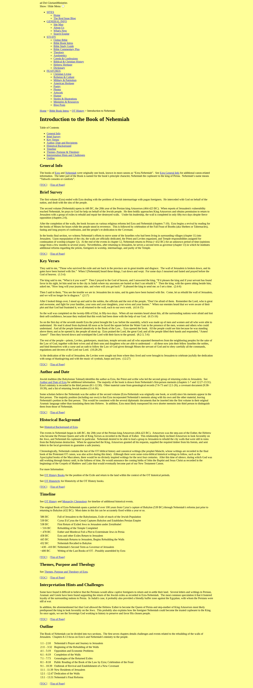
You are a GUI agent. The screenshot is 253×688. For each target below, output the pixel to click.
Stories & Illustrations (65, 98)
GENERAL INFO (57, 21)
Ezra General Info (169, 172)
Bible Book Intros (63, 43)
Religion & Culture (64, 77)
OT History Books (54, 475)
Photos (57, 89)
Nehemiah (70, 172)
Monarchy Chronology (74, 501)
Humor (57, 95)
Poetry (57, 86)
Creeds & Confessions (66, 58)
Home (57, 15)
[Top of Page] (57, 184)
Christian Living (62, 74)
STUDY (51, 36)
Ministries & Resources (66, 101)
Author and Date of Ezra (53, 382)
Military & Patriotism (65, 80)
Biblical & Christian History (69, 61)
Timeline (51, 148)
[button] (63, 6)
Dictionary (59, 67)
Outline (51, 158)
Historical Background (59, 145)
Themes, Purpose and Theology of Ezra (66, 571)
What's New (60, 30)
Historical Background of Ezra (61, 427)
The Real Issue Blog (65, 18)
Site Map (58, 24)
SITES (50, 12)
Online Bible (60, 39)
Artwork (58, 92)
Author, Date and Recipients (62, 142)
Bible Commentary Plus (67, 49)
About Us (59, 27)
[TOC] (43, 184)
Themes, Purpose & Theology (63, 152)
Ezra (57, 172)
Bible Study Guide (64, 46)
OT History (78, 110)
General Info (53, 133)
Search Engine (61, 33)
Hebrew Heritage (63, 64)
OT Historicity (52, 481)
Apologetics (60, 55)
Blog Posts (59, 104)
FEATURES (54, 70)
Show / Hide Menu (50, 6)
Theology (59, 52)
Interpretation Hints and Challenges (66, 155)
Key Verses (53, 139)
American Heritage (64, 83)
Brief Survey (54, 136)
